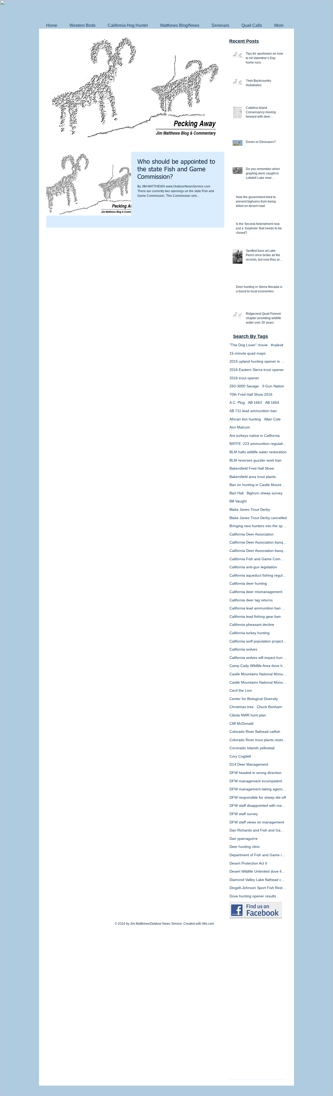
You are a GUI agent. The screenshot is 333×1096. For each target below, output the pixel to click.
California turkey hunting (249, 633)
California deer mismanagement (255, 592)
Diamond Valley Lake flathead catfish (258, 880)
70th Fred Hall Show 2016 (250, 394)
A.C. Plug (237, 402)
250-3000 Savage (244, 386)
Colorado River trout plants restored (258, 740)
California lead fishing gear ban (255, 616)
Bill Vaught (238, 501)
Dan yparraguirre (243, 838)
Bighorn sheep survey (265, 493)
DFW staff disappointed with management (258, 805)
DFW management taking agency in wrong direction (258, 789)
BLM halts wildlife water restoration (258, 452)
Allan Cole (272, 419)
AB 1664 (272, 402)
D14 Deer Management (248, 764)
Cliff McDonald (241, 723)
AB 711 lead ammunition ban (253, 411)
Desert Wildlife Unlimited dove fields (258, 871)
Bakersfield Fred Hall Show (251, 468)
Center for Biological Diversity (253, 699)
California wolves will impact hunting (258, 658)
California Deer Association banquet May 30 (258, 551)
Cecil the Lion (240, 690)
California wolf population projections (258, 641)
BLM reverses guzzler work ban (255, 460)
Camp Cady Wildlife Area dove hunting (258, 666)
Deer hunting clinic (244, 847)
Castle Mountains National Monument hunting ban (258, 682)
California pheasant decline (251, 624)
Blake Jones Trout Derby (249, 509)
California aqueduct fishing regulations (258, 575)
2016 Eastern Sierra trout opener (256, 370)
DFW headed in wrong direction (255, 773)
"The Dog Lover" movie (248, 345)
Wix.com (208, 923)
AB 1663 (255, 402)
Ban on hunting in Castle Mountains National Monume (258, 485)
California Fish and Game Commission (258, 559)
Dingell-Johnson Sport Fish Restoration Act (258, 888)
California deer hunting (248, 583)
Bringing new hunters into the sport (258, 526)
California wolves (243, 649)
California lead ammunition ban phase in (258, 608)
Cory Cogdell (240, 756)
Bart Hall (236, 493)
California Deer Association (251, 534)
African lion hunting (245, 419)
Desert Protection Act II (248, 863)
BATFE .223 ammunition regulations (258, 444)
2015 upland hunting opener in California (258, 361)
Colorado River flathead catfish (254, 731)
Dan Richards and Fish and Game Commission (258, 830)
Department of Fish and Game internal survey (258, 855)
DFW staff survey (243, 814)
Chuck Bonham (269, 707)
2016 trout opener (244, 378)
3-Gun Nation (273, 386)
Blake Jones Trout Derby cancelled (258, 518)
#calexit (277, 345)
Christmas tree (241, 707)
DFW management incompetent (255, 781)
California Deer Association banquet (258, 542)
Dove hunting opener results (252, 896)
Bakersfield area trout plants (252, 477)
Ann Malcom (239, 427)
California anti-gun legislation (253, 567)
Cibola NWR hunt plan (247, 715)
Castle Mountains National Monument (258, 674)
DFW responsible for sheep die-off (257, 797)
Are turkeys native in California (254, 435)
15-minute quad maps (247, 353)
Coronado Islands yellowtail (251, 748)
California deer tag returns (251, 600)
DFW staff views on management (256, 822)
